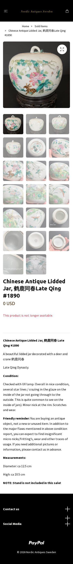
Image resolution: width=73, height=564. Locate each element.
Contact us (11, 509)
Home (25, 26)
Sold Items (41, 26)
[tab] (8, 329)
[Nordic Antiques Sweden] (36, 11)
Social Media (12, 524)
